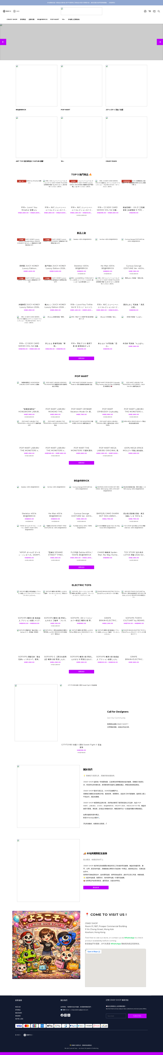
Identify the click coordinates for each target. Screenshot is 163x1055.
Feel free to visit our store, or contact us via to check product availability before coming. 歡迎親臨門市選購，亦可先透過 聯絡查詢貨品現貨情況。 (114, 941)
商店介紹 (18, 1007)
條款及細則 (18, 1013)
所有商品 (18, 1010)
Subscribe (137, 1016)
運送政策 (96, 887)
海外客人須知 (19, 1019)
